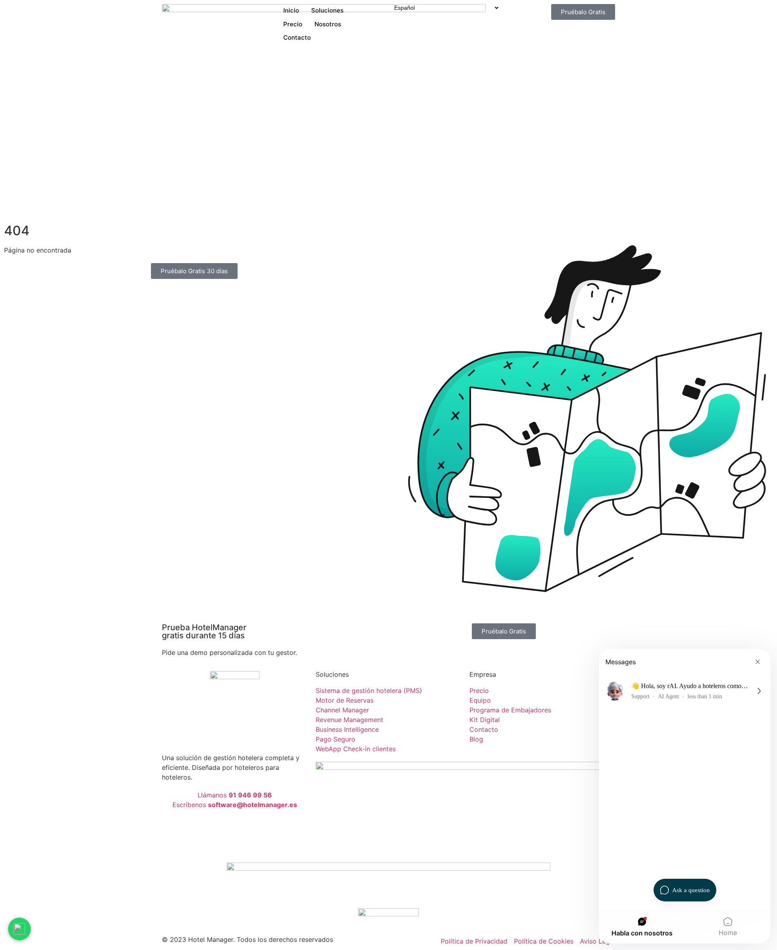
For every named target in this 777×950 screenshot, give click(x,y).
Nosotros (327, 24)
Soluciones (327, 10)
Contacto (297, 37)
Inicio (291, 10)
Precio (292, 24)
